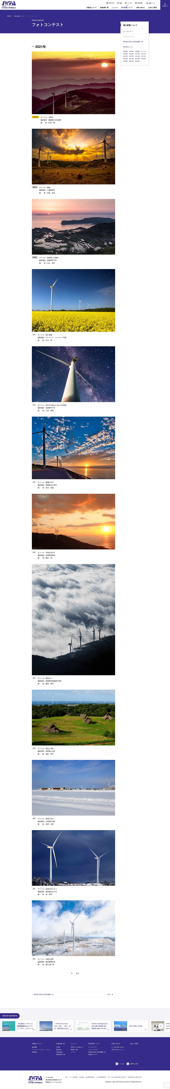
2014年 (137, 56)
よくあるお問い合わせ (117, 1047)
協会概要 (34, 1047)
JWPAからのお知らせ (77, 1047)
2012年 (125, 59)
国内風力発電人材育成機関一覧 (133, 42)
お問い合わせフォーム (117, 1049)
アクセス (129, 3)
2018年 (137, 54)
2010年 (137, 59)
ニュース (115, 7)
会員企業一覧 (104, 7)
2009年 (143, 59)
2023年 (131, 51)
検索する (165, 6)
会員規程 (81, 1077)
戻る (77, 973)
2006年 (137, 61)
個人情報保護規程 (101, 1077)
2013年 (143, 56)
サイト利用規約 (74, 1077)
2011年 (131, 59)
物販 (121, 3)
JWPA (71, 6)
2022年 (137, 51)
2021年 (143, 51)
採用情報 (140, 3)
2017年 (143, 54)
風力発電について (127, 7)
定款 (66, 1077)
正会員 (58, 1047)
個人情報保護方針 (90, 1077)
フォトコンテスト (93, 1049)
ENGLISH (111, 3)
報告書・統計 (74, 1049)
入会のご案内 (152, 7)
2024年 (125, 51)
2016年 (125, 56)
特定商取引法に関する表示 (135, 1077)
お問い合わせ (140, 7)
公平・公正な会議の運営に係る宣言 (117, 1077)
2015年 (131, 56)
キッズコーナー (128, 31)
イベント (73, 1052)
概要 (67, 6)
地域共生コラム (128, 47)
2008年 (125, 61)
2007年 (131, 61)
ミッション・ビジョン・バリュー (41, 1049)
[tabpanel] (18, 1026)
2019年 (131, 54)
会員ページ (152, 3)
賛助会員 (58, 1049)
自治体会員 (59, 1052)
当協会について (92, 7)
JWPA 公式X (134, 1064)
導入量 (62, 6)
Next (160, 1026)
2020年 (125, 54)
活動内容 (34, 1052)
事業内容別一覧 (60, 1054)
